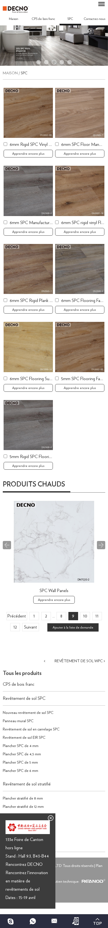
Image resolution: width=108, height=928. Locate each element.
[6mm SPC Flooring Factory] (79, 269)
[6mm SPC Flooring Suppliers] (28, 347)
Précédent (16, 616)
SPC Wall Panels (54, 590)
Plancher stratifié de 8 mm (23, 798)
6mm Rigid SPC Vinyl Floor (34, 144)
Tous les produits (22, 673)
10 (85, 616)
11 (97, 616)
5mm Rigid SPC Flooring (31, 456)
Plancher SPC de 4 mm (20, 746)
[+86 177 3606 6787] (11, 921)
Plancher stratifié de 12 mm (23, 807)
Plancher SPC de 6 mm (20, 771)
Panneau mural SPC (18, 721)
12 (15, 627)
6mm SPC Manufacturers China (38, 222)
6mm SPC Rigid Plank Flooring (37, 300)
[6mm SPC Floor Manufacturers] (79, 113)
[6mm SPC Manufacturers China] (28, 191)
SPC (70, 18)
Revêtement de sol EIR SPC (24, 738)
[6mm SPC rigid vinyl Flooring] (79, 191)
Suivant (30, 627)
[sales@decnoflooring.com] (54, 921)
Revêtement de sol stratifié (27, 784)
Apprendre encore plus (28, 153)
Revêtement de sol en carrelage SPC (31, 729)
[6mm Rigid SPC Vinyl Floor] (28, 113)
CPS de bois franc (43, 18)
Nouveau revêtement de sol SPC (28, 713)
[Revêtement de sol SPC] (54, 65)
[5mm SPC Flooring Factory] (79, 347)
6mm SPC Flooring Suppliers (35, 379)
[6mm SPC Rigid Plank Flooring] (28, 269)
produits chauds (34, 484)
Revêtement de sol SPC (24, 698)
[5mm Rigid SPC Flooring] (28, 425)
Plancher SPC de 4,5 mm (22, 754)
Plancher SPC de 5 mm (20, 762)
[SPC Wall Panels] (54, 581)
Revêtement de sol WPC (79, 661)
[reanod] (92, 882)
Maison (13, 18)
